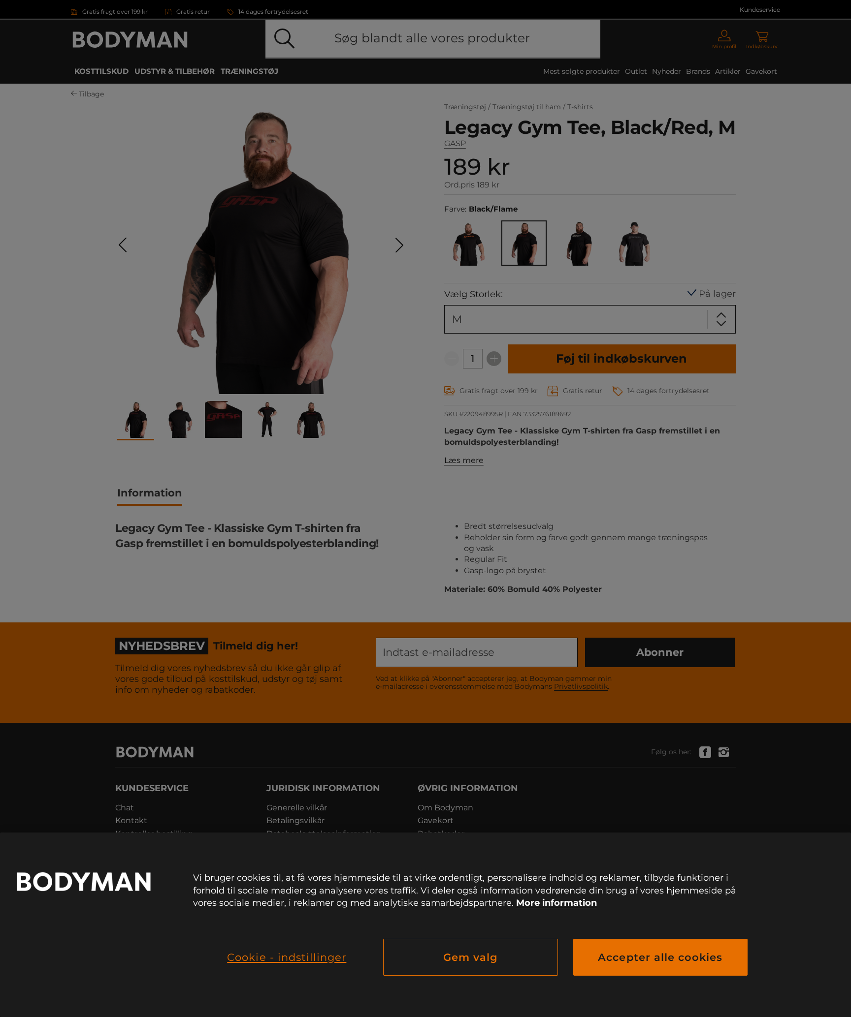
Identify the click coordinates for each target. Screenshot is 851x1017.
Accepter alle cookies (660, 957)
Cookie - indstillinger (286, 957)
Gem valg (470, 957)
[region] (425, 924)
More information (556, 902)
